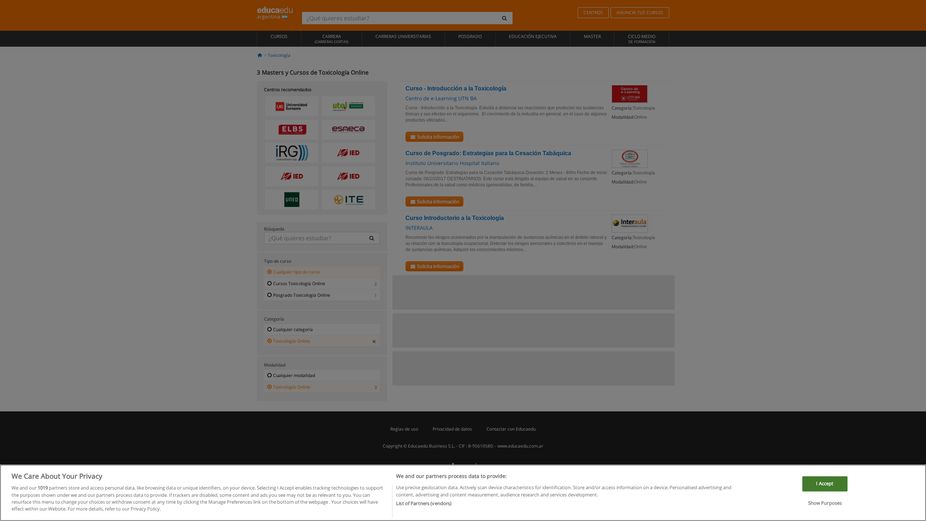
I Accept (824, 483)
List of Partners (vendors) (423, 503)
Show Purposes (825, 503)
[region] (463, 493)
